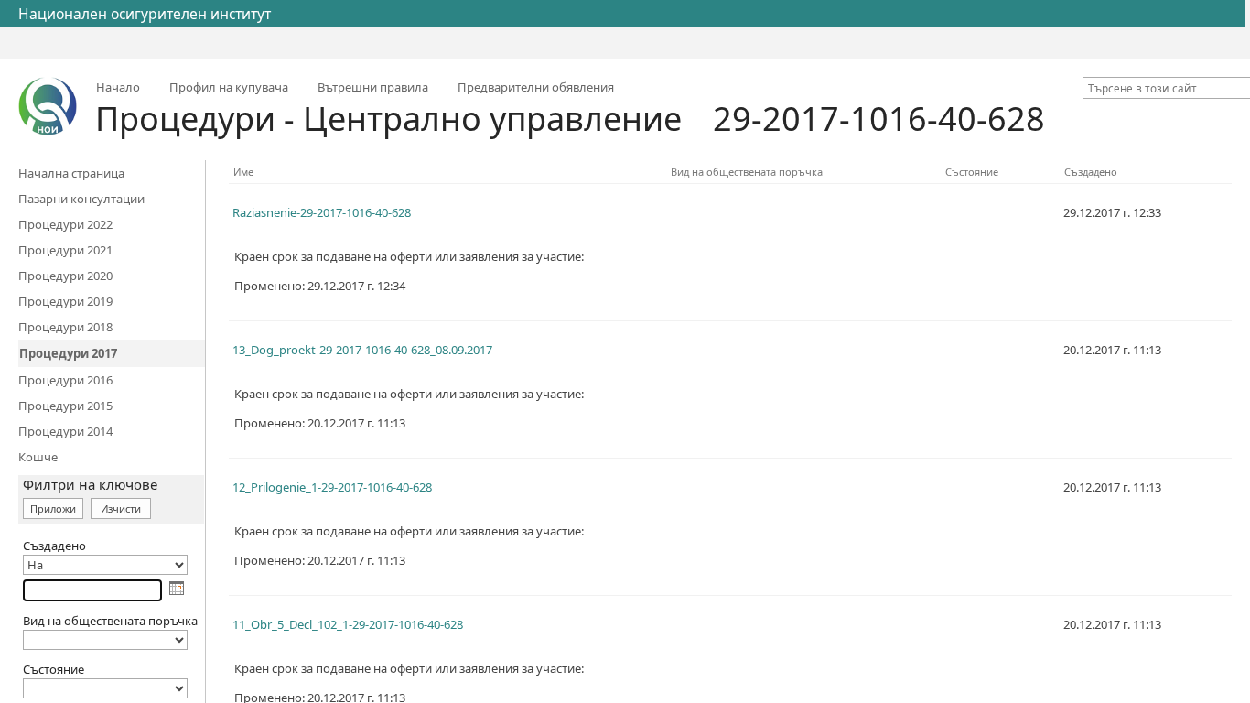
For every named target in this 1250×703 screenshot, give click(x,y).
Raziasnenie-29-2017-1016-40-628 (321, 212)
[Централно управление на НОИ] (47, 106)
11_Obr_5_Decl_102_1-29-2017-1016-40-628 (347, 624)
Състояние (971, 171)
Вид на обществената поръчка (747, 171)
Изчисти (121, 508)
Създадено (1090, 171)
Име (243, 171)
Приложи (53, 508)
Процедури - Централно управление (388, 118)
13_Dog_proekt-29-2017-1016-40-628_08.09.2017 (362, 349)
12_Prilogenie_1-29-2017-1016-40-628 (332, 487)
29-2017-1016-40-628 (879, 118)
